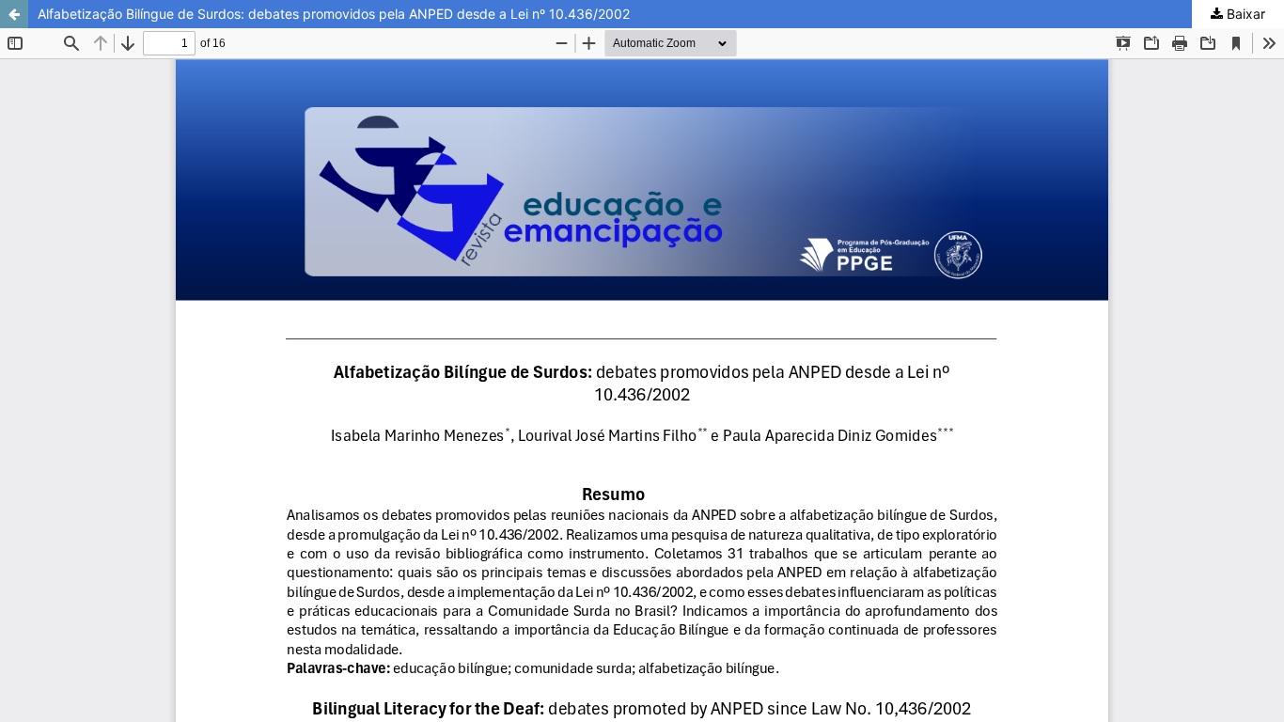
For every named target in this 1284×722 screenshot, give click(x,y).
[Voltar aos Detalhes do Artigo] (14, 14)
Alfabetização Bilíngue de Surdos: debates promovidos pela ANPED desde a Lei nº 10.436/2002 (334, 14)
